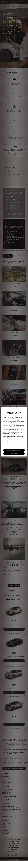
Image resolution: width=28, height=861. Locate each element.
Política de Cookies (14, 437)
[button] (20, 409)
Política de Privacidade (6, 441)
